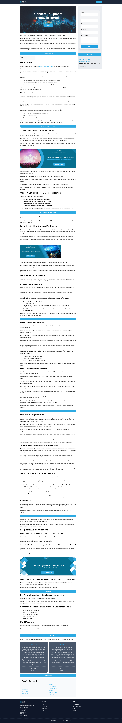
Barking (38, 631)
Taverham (27, 631)
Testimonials (44, 708)
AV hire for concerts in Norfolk (46, 66)
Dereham (51, 684)
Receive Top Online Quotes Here (48, 318)
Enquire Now (48, 591)
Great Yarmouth (52, 686)
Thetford (51, 690)
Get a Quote (47, 25)
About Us (44, 704)
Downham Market (53, 692)
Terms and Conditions (77, 706)
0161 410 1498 (23, 715)
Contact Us (44, 706)
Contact (98, 2)
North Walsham (25, 691)
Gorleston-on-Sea (53, 688)
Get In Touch (48, 516)
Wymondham (33, 631)
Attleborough (25, 693)
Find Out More (48, 411)
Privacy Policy (76, 704)
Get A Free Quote (48, 675)
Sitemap (74, 710)
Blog (43, 710)
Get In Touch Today (48, 53)
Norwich (22, 631)
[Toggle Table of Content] (32, 58)
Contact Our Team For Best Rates (48, 126)
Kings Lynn (51, 694)
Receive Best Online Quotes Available (48, 212)
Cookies (74, 708)
